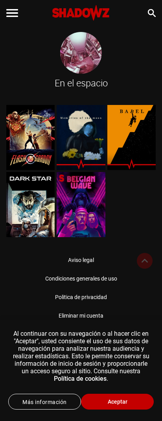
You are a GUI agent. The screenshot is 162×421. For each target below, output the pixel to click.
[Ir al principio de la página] (145, 261)
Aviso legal (81, 260)
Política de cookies (80, 378)
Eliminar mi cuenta (81, 315)
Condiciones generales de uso (81, 278)
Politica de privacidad (81, 297)
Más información (44, 402)
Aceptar (117, 402)
